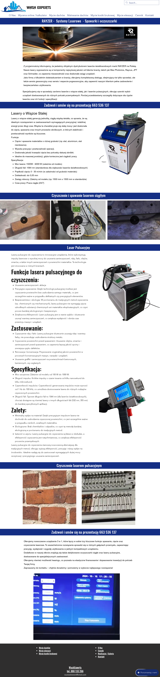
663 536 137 (100, 105)
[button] (47, 237)
